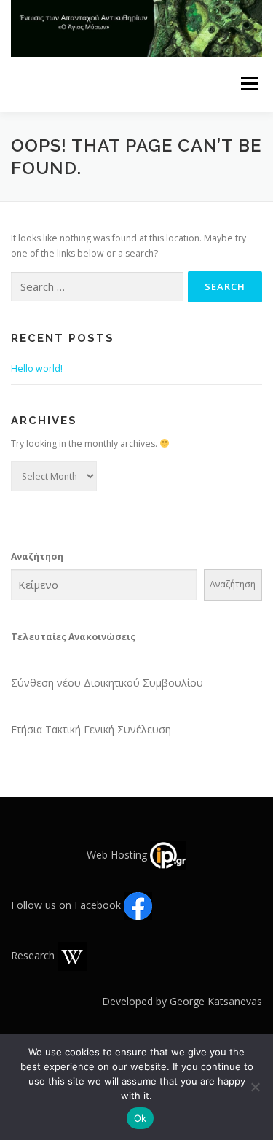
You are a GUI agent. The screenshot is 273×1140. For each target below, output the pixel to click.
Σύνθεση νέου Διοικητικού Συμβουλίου (107, 683)
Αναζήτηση (37, 556)
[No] (255, 1087)
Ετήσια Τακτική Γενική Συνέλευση (91, 729)
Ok (140, 1118)
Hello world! (37, 368)
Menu (249, 84)
